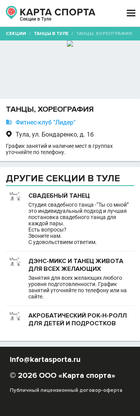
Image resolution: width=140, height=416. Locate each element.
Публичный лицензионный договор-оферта (66, 390)
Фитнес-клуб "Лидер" (45, 122)
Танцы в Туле (51, 34)
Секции (16, 34)
